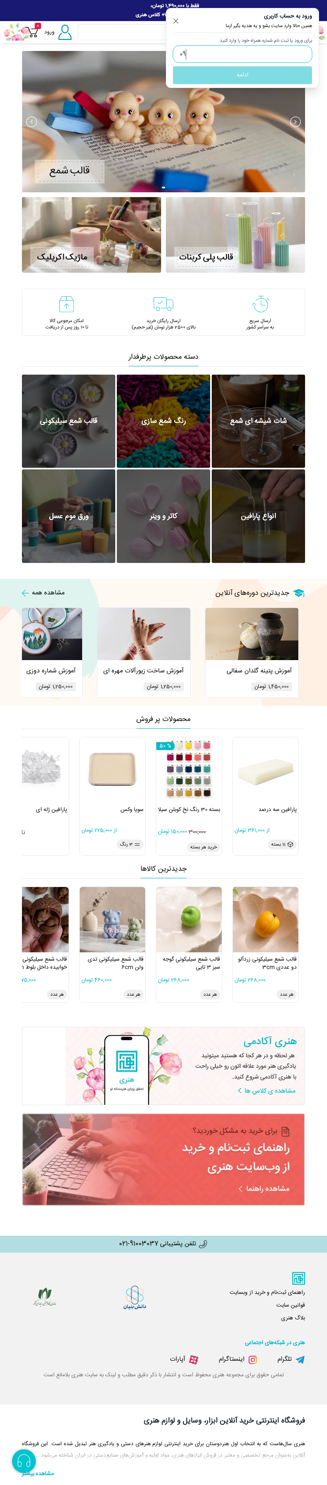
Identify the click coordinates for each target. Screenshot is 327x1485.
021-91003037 (138, 1244)
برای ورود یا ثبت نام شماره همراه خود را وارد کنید (266, 40)
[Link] (163, 10)
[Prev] (31, 121)
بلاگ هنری (293, 1318)
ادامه (242, 75)
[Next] (295, 121)
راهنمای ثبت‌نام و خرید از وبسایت (267, 1292)
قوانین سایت (290, 1305)
